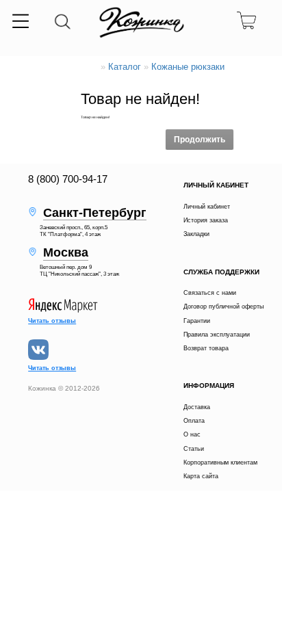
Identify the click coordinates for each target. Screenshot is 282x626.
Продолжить (199, 139)
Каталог (124, 67)
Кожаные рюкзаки (188, 67)
